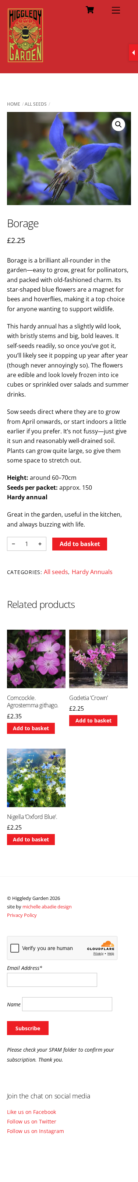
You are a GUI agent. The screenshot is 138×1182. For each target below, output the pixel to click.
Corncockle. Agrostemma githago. (33, 702)
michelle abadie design (47, 906)
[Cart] (89, 10)
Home (13, 104)
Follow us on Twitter (31, 1121)
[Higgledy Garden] (25, 59)
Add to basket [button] (31, 728)
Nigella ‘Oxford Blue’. (32, 817)
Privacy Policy (22, 915)
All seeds (36, 104)
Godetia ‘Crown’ (88, 698)
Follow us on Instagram (35, 1131)
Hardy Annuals (92, 572)
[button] (118, 124)
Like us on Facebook (31, 1111)
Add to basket (80, 544)
